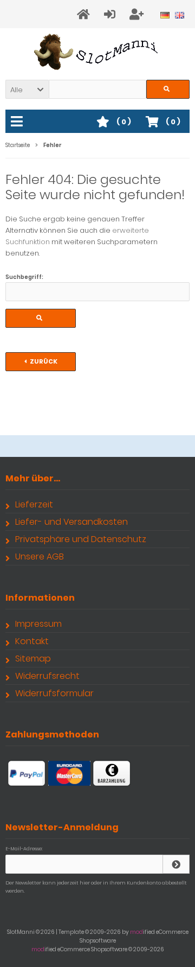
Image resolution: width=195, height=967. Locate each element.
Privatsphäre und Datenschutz (80, 539)
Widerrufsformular (54, 693)
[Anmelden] (111, 14)
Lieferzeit (34, 504)
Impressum (38, 624)
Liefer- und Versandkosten (71, 522)
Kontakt (32, 641)
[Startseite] (85, 14)
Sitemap (33, 658)
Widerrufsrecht (47, 676)
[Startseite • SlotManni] (97, 52)
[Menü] (18, 122)
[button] (27, 89)
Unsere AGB (39, 556)
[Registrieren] (138, 14)
